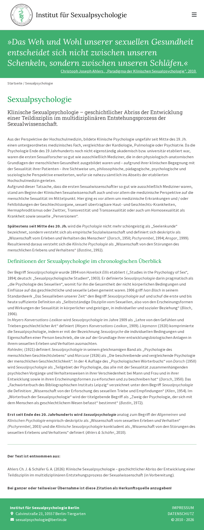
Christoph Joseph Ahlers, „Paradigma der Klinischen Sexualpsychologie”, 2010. (129, 71)
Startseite (14, 83)
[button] (163, 15)
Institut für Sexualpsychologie (81, 15)
